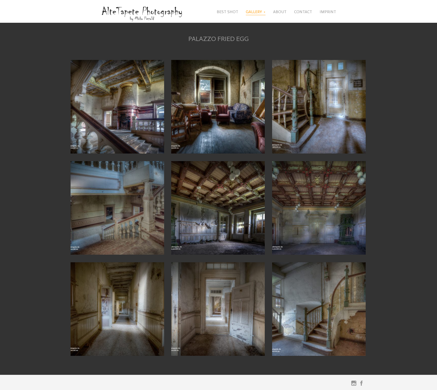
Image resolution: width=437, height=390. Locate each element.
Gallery (254, 11)
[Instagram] (353, 384)
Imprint (328, 11)
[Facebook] (361, 384)
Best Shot (227, 11)
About (280, 11)
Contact (303, 11)
